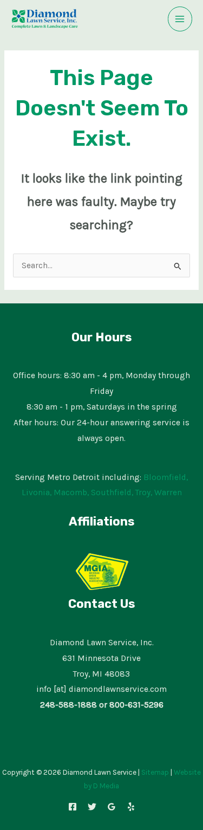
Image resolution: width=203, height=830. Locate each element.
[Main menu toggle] (180, 19)
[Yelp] (131, 806)
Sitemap (155, 772)
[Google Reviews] (111, 806)
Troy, (143, 492)
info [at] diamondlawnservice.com (101, 689)
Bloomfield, (165, 477)
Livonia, (36, 492)
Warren (168, 492)
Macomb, (71, 492)
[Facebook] (72, 806)
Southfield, (112, 492)
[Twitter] (92, 806)
